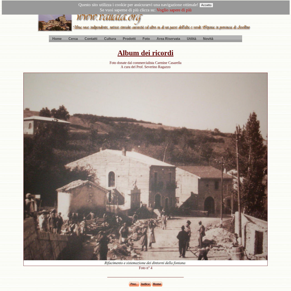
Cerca (73, 39)
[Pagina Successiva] (145, 265)
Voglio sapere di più (174, 10)
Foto (146, 39)
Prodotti (129, 39)
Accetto (206, 5)
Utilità (191, 39)
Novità (208, 39)
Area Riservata (168, 39)
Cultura (110, 39)
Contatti (91, 39)
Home (57, 39)
